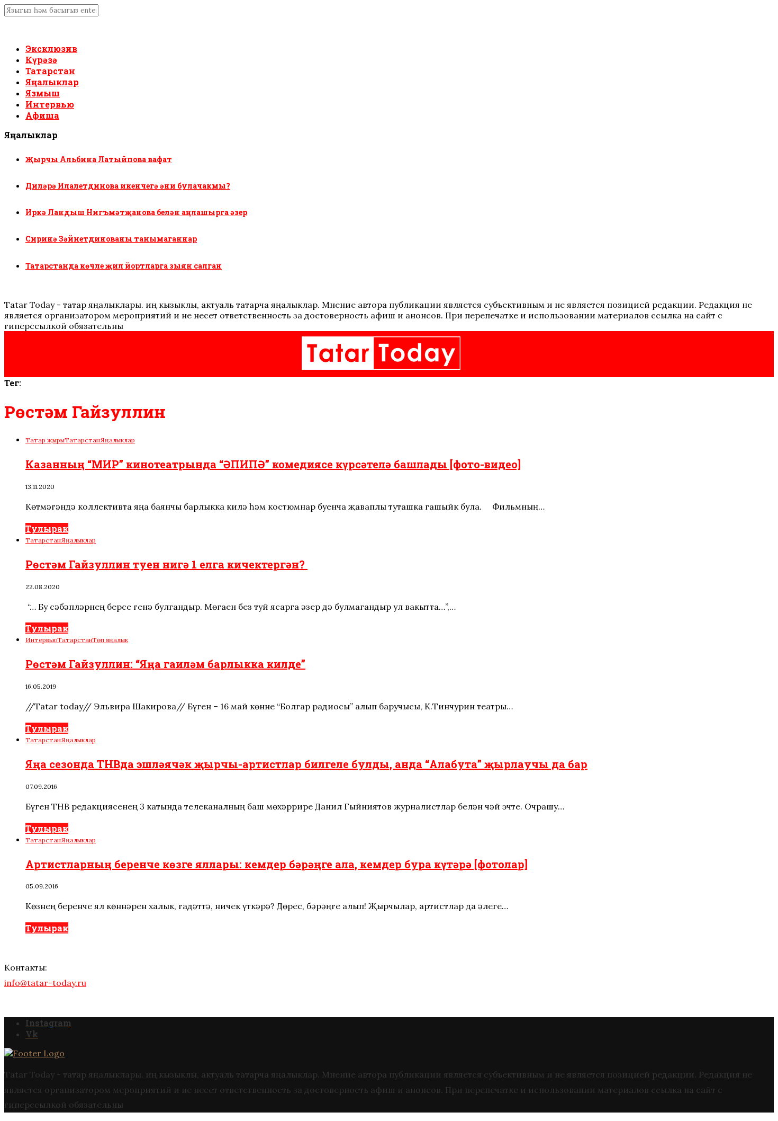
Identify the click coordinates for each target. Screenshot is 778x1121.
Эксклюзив (51, 48)
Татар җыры (45, 440)
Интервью (49, 104)
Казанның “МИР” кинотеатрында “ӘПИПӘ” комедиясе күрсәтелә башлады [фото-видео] (273, 464)
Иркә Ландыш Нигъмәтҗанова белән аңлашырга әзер (136, 212)
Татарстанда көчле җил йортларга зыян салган (123, 266)
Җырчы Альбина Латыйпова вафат (98, 159)
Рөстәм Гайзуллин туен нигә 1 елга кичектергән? (166, 564)
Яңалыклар (52, 81)
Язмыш (42, 93)
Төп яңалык (110, 640)
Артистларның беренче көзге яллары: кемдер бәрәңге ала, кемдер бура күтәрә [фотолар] (276, 864)
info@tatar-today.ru (45, 982)
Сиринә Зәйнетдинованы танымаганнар (111, 239)
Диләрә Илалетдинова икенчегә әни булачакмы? (127, 186)
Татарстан (50, 70)
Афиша (42, 115)
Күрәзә (41, 59)
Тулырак (46, 528)
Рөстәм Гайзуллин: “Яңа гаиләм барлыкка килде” (165, 664)
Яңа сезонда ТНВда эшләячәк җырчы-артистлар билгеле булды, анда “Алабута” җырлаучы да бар (306, 764)
